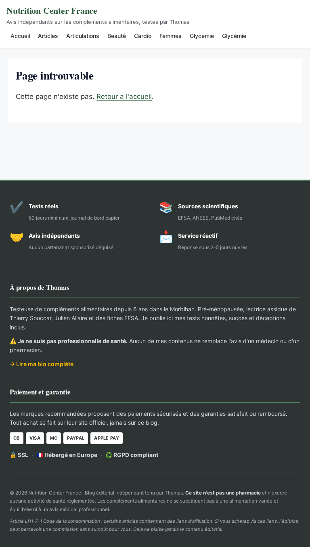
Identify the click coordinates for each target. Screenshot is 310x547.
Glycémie (234, 35)
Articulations (82, 35)
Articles (48, 35)
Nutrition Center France (51, 10)
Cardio (142, 35)
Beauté (116, 35)
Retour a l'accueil (124, 96)
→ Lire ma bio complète (41, 363)
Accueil (20, 35)
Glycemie (202, 35)
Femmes (170, 35)
